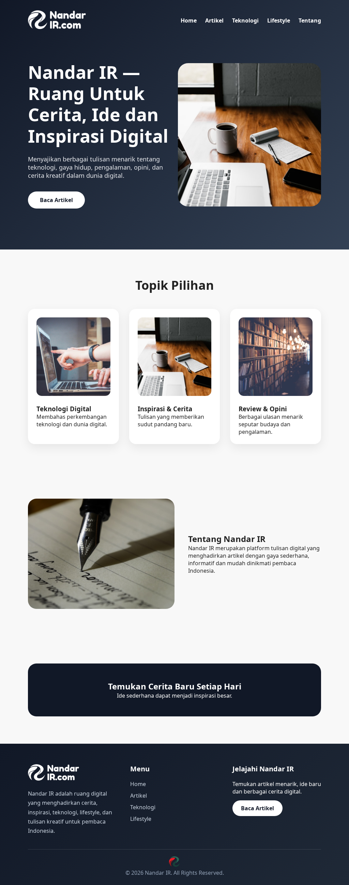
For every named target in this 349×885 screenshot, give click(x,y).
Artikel (214, 20)
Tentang (310, 20)
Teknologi (245, 20)
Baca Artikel (56, 200)
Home (189, 20)
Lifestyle (278, 20)
